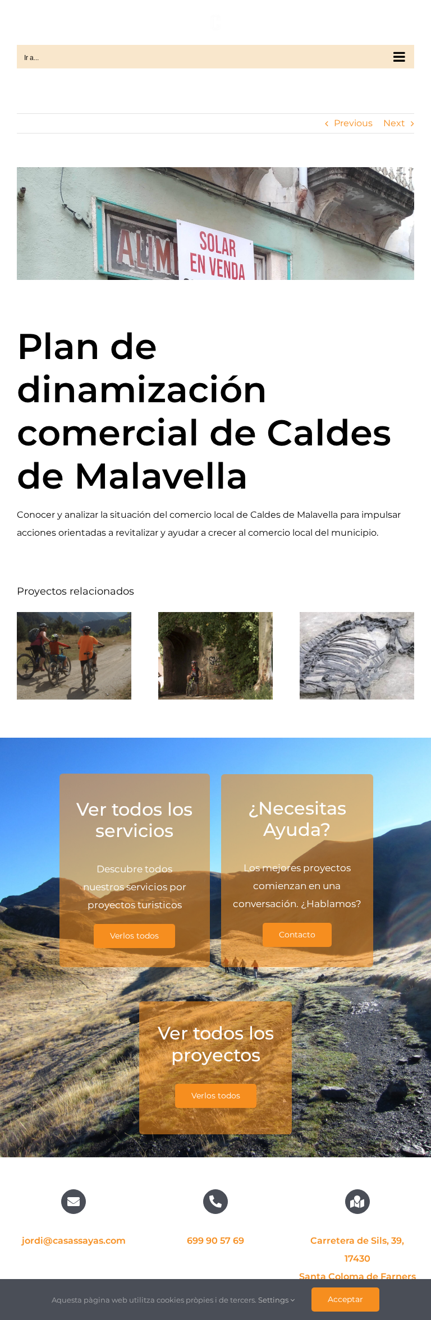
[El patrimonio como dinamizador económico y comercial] (357, 656)
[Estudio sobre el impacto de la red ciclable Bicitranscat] (74, 656)
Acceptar (345, 1299)
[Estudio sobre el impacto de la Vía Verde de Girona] (215, 656)
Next (394, 123)
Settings (274, 1299)
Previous (353, 123)
